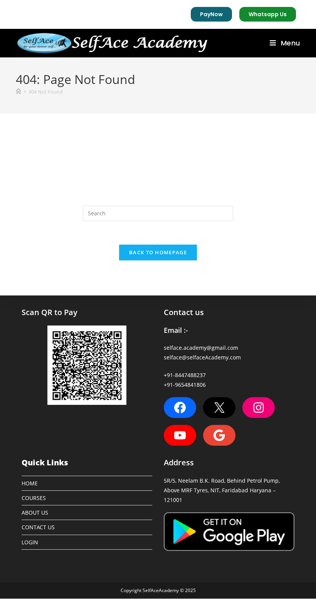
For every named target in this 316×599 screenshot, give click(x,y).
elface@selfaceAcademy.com (203, 357)
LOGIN (30, 542)
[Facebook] (180, 407)
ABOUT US (35, 512)
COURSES (34, 498)
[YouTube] (180, 435)
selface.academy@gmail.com (201, 347)
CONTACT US (38, 527)
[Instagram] (258, 407)
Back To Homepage (158, 252)
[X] (219, 407)
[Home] (18, 91)
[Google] (219, 435)
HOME (30, 483)
